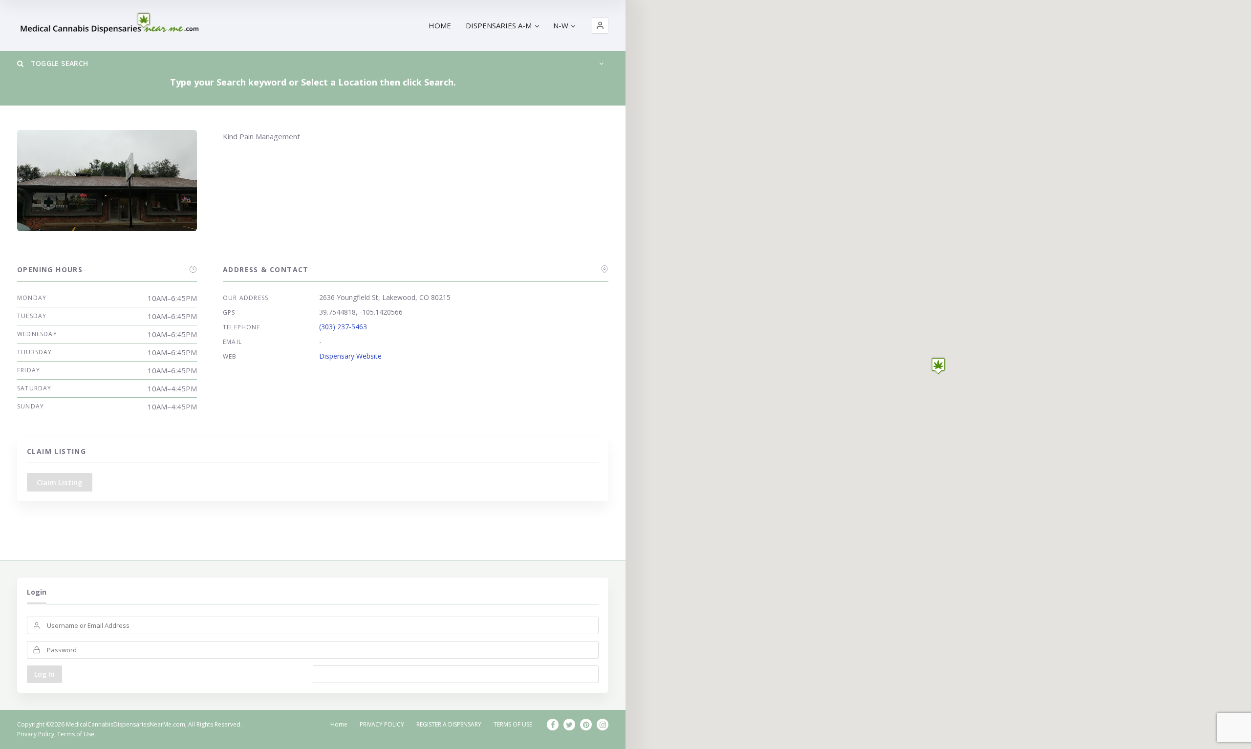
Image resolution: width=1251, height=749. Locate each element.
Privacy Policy (35, 734)
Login (36, 592)
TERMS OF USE (513, 724)
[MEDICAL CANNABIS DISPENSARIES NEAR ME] (111, 26)
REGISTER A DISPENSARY (448, 724)
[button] (600, 25)
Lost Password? (456, 674)
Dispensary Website (350, 356)
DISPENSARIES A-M (499, 25)
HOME (440, 25)
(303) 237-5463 (343, 326)
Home (338, 724)
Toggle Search (58, 63)
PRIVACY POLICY (382, 724)
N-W (560, 25)
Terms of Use (75, 734)
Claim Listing (60, 482)
